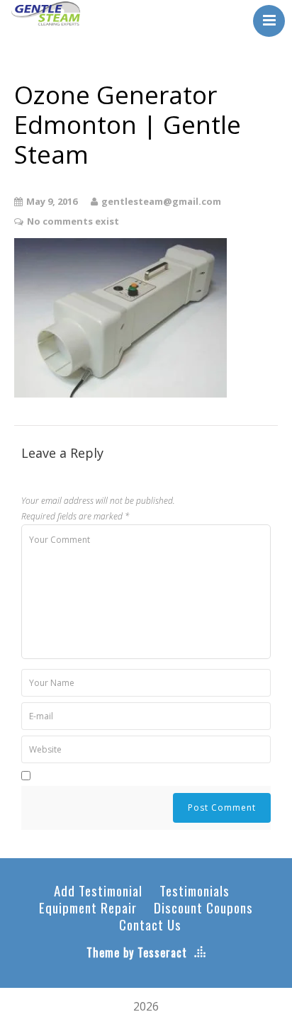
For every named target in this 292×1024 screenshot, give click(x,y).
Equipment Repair (88, 907)
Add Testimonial (98, 890)
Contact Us (150, 924)
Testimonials (194, 890)
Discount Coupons (203, 907)
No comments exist (73, 221)
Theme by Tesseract (136, 952)
